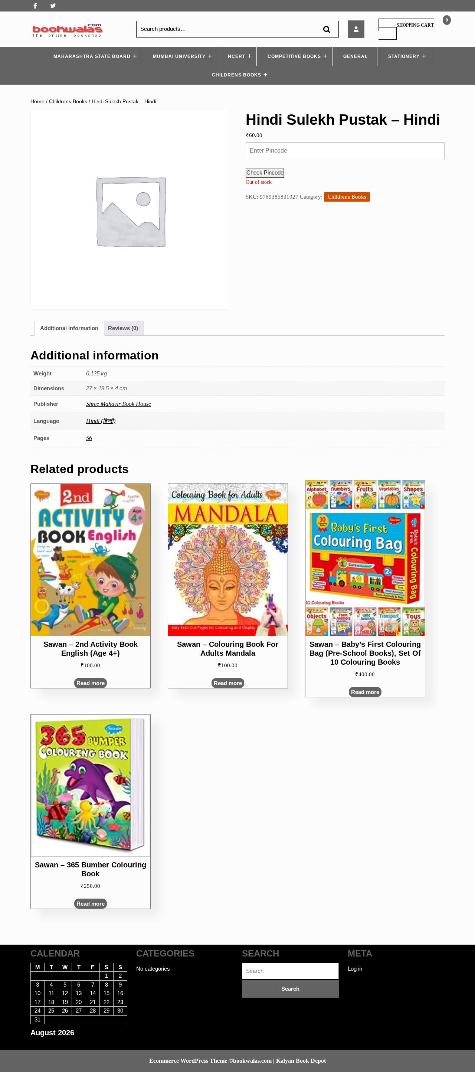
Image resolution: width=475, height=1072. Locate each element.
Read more (90, 683)
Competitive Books (294, 56)
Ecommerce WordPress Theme (188, 1061)
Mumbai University (179, 56)
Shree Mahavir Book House (118, 404)
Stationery (404, 56)
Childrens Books (236, 75)
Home (37, 101)
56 (89, 438)
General (355, 56)
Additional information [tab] (69, 328)
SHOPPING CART (415, 25)
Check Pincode (265, 172)
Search (326, 29)
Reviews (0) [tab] (123, 328)
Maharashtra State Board (92, 56)
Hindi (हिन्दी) (100, 421)
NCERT (236, 56)
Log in (355, 968)
